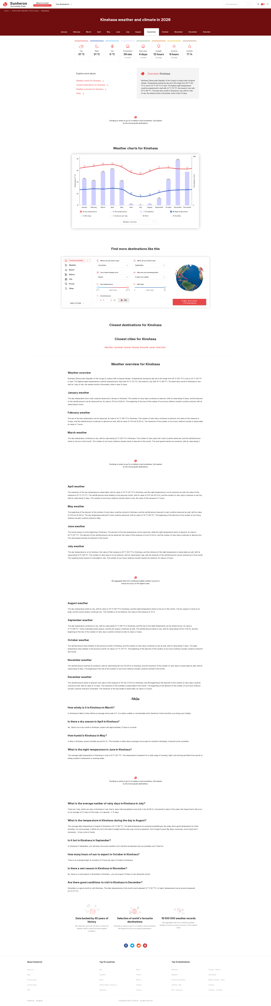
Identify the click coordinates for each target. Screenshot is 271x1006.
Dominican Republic (178, 980)
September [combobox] (139, 265)
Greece (138, 990)
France (138, 975)
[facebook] (126, 945)
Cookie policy (32, 985)
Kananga (127, 347)
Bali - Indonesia (177, 990)
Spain (101, 980)
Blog (28, 975)
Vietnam (139, 985)
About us (30, 969)
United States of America (108, 985)
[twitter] (132, 945)
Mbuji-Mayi (109, 347)
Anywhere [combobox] (102, 265)
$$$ (125, 300)
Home (6, 11)
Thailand (102, 975)
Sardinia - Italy (176, 985)
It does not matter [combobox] (142, 277)
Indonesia (102, 990)
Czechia (211, 985)
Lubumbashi (118, 347)
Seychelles (212, 975)
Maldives (175, 969)
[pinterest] (145, 945)
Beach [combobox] (100, 277)
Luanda (152, 347)
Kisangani (135, 347)
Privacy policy (32, 980)
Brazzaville (144, 347)
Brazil (138, 969)
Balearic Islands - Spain (216, 980)
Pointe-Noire (161, 347)
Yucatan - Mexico (214, 969)
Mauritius (175, 975)
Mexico (138, 980)
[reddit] (139, 945)
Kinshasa (45, 11)
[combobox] (224, 4)
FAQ (28, 990)
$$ (114, 300)
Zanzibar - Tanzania (215, 990)
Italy (100, 969)
